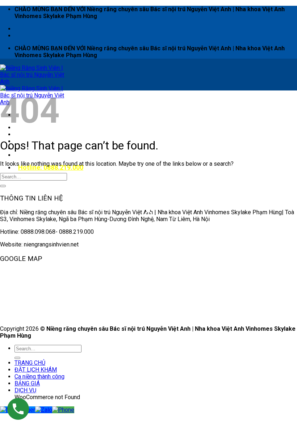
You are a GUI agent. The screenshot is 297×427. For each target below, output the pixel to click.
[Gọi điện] (63, 409)
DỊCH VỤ (29, 155)
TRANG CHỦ (29, 362)
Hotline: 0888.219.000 (50, 167)
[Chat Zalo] (43, 409)
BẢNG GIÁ (27, 383)
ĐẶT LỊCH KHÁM (39, 134)
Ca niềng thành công (39, 376)
